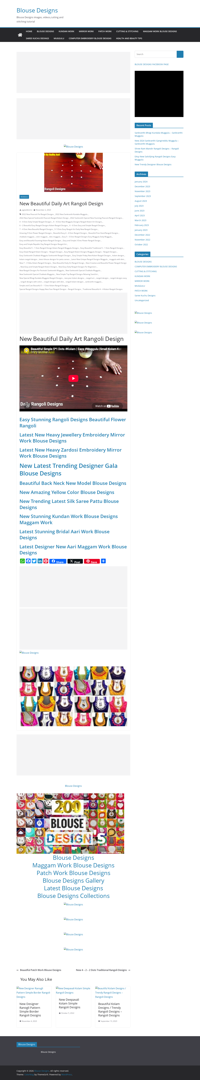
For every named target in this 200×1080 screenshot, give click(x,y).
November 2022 (142, 239)
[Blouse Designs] (20, 34)
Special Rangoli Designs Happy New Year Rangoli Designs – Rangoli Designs (50, 289)
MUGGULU (59, 38)
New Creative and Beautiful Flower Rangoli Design (106, 263)
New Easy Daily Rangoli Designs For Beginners (77, 267)
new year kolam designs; (74, 278)
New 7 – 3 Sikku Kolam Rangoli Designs (35, 263)
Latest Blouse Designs (73, 888)
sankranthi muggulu (93, 281)
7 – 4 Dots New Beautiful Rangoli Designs (36, 229)
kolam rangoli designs (28, 259)
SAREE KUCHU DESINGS (37, 38)
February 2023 (142, 225)
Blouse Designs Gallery (73, 880)
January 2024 (141, 181)
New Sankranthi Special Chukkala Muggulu (83, 270)
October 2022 (141, 244)
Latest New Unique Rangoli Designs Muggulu (89, 259)
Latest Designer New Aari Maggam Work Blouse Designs (73, 549)
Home (29, 31)
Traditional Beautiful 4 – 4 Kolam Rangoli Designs (103, 289)
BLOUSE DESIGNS (45, 31)
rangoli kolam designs (74, 281)
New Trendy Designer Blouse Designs (153, 164)
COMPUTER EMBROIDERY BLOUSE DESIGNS (90, 38)
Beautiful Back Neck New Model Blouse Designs (72, 483)
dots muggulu (54, 236)
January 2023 (141, 230)
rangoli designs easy (118, 278)
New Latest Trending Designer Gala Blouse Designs (68, 469)
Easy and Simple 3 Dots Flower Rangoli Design (81, 240)
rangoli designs (102, 278)
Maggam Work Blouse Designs (73, 865)
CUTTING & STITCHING (127, 31)
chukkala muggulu (26, 236)
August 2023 (141, 201)
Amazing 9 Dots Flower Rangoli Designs (35, 233)
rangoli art (90, 278)
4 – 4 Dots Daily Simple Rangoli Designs (35, 222)
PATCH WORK (105, 31)
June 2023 (139, 210)
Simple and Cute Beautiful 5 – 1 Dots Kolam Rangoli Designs (43, 285)
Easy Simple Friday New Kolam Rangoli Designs (91, 255)
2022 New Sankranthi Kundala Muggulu (71, 214)
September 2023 (143, 196)
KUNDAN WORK (66, 31)
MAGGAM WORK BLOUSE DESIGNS (160, 31)
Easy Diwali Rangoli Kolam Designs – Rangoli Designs (41, 252)
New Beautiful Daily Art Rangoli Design (68, 263)
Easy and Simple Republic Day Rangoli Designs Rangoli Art (43, 244)
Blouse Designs (37, 10)
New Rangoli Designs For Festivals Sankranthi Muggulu (41, 270)
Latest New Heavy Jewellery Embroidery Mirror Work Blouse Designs (72, 438)
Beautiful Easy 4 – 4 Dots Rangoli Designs (70, 233)
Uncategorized (142, 300)
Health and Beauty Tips (129, 38)
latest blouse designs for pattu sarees (54, 259)
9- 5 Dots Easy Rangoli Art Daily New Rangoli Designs (76, 229)
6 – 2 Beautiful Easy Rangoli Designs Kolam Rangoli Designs (43, 225)
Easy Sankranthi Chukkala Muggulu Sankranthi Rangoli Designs (45, 255)
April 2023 (140, 215)
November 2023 (142, 191)
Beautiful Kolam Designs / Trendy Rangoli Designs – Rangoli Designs (110, 1009)
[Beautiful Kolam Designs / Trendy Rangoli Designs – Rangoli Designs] (112, 988)
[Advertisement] (73, 72)
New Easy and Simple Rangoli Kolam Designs (38, 267)
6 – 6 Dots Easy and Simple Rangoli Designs (87, 225)
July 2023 (139, 205)
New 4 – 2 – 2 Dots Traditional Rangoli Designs (101, 970)
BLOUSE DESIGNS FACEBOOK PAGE (152, 64)
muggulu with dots (116, 259)
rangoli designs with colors (31, 281)
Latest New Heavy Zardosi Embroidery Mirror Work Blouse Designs (70, 453)
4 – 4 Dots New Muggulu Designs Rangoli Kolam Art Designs (77, 222)
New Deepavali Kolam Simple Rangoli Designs (69, 1003)
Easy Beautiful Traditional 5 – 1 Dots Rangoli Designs (101, 248)
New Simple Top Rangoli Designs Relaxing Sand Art (77, 274)
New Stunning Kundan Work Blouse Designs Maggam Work (68, 519)
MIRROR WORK (86, 31)
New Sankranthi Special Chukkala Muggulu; (37, 274)
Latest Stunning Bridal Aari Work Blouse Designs (64, 534)
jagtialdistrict (27, 210)
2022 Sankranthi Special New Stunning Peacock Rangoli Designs (96, 218)
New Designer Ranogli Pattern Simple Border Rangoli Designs (30, 1009)
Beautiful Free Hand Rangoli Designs (103, 233)
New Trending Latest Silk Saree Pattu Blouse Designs (69, 504)
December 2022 (142, 234)
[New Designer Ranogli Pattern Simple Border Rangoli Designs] (34, 988)
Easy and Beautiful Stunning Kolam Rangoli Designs (40, 240)
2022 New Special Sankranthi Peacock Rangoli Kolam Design (44, 218)
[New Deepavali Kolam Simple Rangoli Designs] (73, 988)
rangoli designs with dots (54, 281)
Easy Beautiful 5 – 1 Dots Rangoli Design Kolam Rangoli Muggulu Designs (49, 248)
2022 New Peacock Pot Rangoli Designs (38, 214)
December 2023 (142, 186)
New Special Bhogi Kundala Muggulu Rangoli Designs (41, 278)
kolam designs (118, 255)
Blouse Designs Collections (73, 896)
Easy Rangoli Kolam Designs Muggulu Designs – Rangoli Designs (90, 252)
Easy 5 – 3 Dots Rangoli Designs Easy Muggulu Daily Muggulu (87, 236)
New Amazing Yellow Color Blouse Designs (66, 492)
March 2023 (140, 220)
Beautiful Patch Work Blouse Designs (40, 970)
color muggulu (42, 236)
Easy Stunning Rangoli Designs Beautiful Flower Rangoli (72, 422)
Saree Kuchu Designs (145, 295)
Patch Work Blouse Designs (73, 873)
